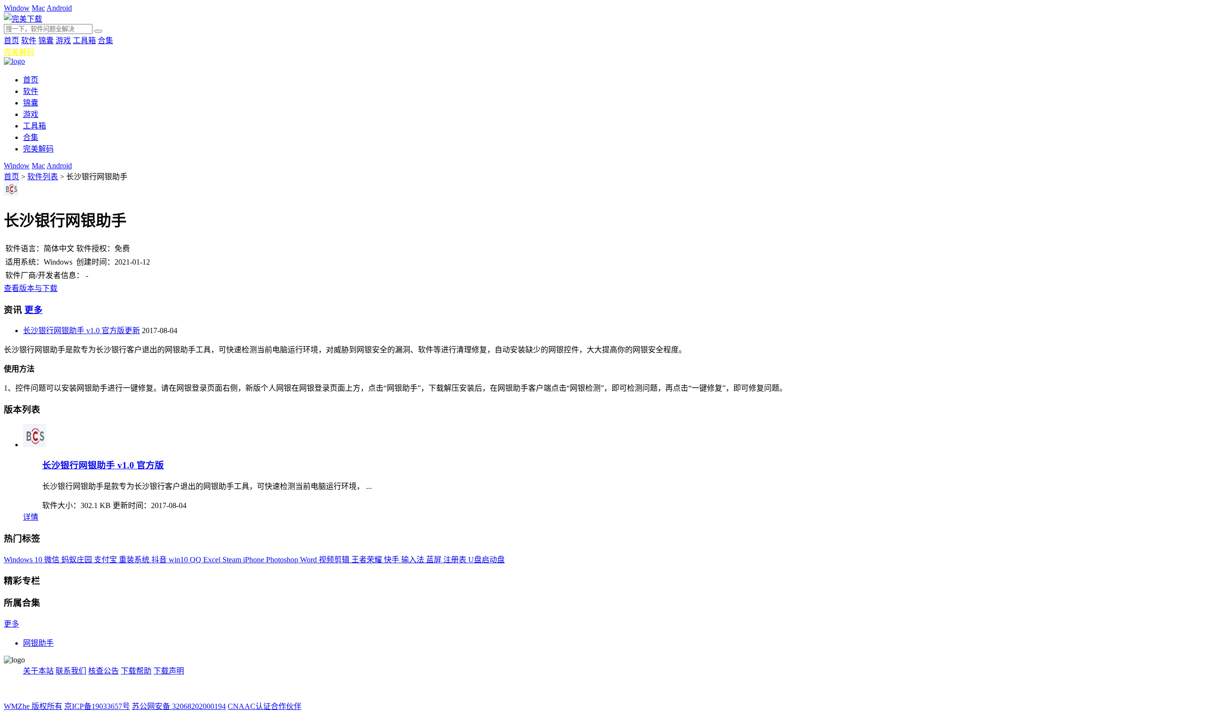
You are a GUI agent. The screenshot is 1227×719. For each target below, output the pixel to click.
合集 (105, 40)
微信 (52, 560)
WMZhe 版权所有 (33, 706)
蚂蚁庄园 (77, 560)
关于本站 (38, 671)
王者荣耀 (367, 560)
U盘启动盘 (486, 560)
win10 (179, 560)
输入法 (413, 560)
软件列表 (42, 177)
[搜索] (98, 31)
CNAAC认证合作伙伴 (264, 706)
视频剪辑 (335, 560)
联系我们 (71, 671)
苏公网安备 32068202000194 (179, 706)
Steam (232, 560)
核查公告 (103, 671)
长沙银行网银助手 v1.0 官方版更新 (81, 330)
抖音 (160, 560)
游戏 (63, 40)
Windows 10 (24, 560)
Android (59, 8)
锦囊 (46, 40)
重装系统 (135, 560)
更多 (33, 310)
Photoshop (283, 560)
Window (17, 8)
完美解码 (19, 52)
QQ (196, 560)
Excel (212, 560)
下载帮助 (136, 671)
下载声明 (168, 671)
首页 (11, 40)
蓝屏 (434, 560)
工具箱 (84, 40)
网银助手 (38, 643)
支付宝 (106, 560)
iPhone (254, 560)
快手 (392, 560)
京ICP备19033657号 (97, 706)
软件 (28, 40)
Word (309, 560)
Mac (38, 8)
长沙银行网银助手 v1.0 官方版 (103, 465)
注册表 (455, 560)
